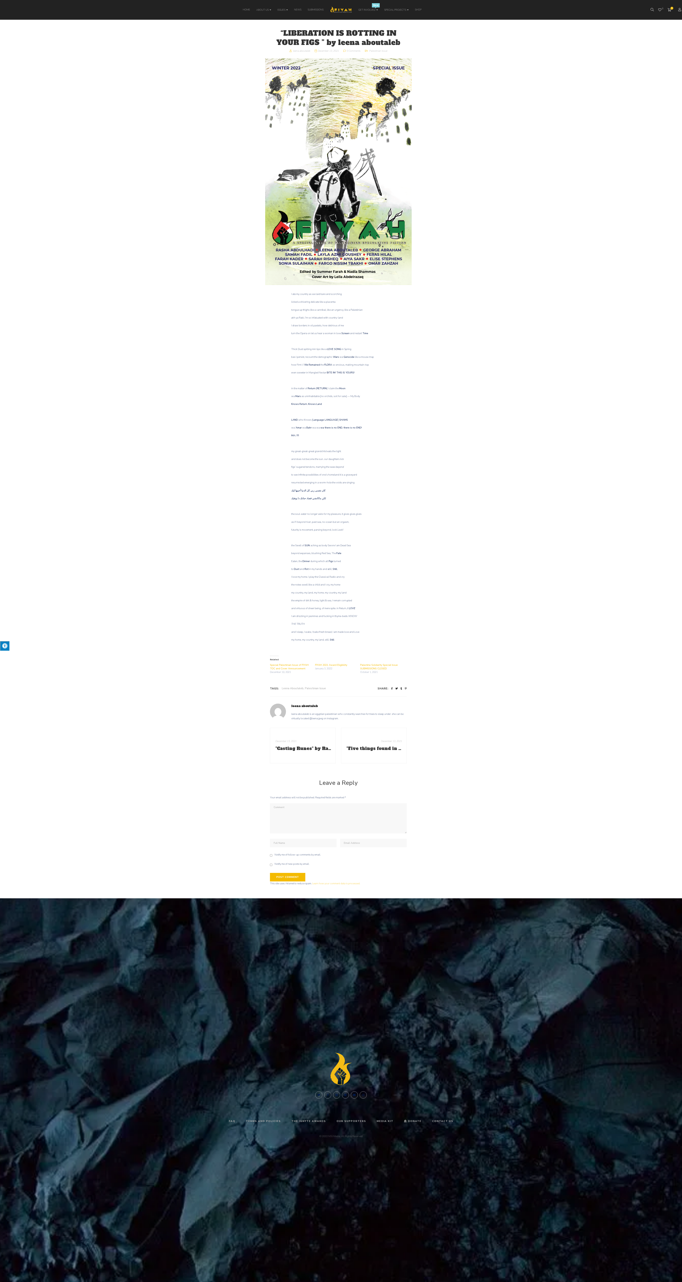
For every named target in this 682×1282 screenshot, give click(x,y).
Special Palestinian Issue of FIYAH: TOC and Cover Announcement (289, 666)
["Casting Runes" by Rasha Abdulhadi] (303, 745)
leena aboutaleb (304, 706)
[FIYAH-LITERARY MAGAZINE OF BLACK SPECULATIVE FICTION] (341, 10)
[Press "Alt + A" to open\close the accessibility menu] (4, 646)
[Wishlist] (659, 10)
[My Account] (680, 10)
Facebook (327, 1095)
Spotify (345, 1095)
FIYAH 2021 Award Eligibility (331, 665)
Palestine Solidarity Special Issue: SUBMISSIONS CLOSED (379, 666)
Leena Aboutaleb (293, 688)
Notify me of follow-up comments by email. (298, 854)
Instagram (363, 1095)
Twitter (318, 1095)
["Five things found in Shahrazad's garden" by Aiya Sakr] (374, 745)
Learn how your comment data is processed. (336, 883)
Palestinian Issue (378, 51)
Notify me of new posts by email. (292, 864)
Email (354, 1095)
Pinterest (336, 1095)
